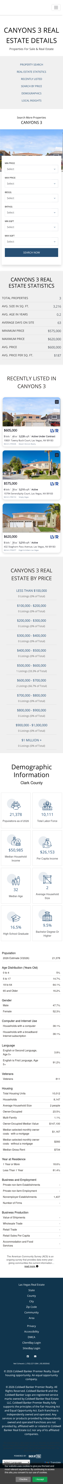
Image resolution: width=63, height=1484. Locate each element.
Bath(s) (8, 206)
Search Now (31, 252)
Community (31, 1312)
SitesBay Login (31, 1348)
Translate (56, 1462)
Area (31, 1318)
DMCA (31, 1337)
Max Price (10, 177)
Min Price (10, 163)
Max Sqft (10, 235)
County (31, 1296)
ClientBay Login (31, 1342)
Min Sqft (9, 221)
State (31, 1290)
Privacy (31, 1326)
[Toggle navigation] (56, 7)
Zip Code (31, 1307)
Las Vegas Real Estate (32, 1284)
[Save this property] (57, 402)
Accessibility (31, 1331)
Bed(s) (8, 192)
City (31, 1301)
